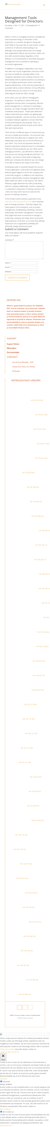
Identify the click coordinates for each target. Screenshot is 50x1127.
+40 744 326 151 (40, 545)
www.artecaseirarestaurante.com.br (18, 201)
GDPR (11, 1015)
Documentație (13, 352)
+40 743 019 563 (25, 864)
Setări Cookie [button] (6, 1052)
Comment (9, 240)
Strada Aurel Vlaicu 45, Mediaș (23, 367)
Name (8, 263)
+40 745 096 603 (28, 472)
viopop (9, 25)
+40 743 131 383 (30, 704)
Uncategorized (31, 25)
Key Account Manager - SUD (22, 362)
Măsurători (11, 348)
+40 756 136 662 (42, 632)
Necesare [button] (3, 1079)
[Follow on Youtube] (30, 1007)
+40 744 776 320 (20, 835)
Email (7, 267)
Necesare (6, 1081)
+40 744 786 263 (29, 936)
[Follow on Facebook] (19, 1007)
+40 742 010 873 (30, 893)
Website (8, 272)
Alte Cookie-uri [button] (5, 1109)
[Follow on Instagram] (25, 1007)
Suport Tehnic (13, 344)
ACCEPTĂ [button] (15, 1052)
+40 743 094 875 (35, 777)
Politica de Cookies (7, 1049)
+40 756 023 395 (38, 661)
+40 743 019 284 (36, 400)
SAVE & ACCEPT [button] (6, 1125)
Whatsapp (16, 371)
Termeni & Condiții (19, 1015)
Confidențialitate (35, 1015)
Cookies (28, 1015)
